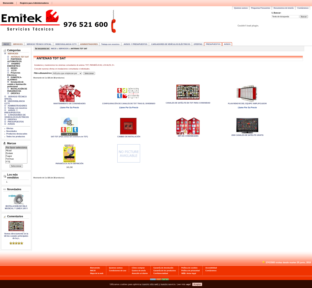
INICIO (6, 44)
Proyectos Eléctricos (13, 74)
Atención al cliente (140, 273)
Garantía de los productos (164, 271)
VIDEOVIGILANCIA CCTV (66, 44)
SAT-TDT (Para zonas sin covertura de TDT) (69, 137)
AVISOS (227, 44)
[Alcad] (16, 150)
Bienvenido (8, 3)
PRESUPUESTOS (213, 44)
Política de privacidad (190, 271)
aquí (188, 284)
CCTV (13, 70)
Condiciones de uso (117, 271)
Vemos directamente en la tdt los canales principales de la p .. (16, 236)
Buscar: (277, 13)
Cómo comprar (138, 268)
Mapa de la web (96, 273)
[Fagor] (16, 156)
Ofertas (9, 128)
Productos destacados (16, 134)
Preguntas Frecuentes (260, 8)
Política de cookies (189, 268)
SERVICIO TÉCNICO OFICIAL (39, 44)
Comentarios (15, 216)
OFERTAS (198, 44)
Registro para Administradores (34, 3)
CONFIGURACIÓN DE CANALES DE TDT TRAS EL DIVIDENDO (128, 103)
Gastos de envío (139, 271)
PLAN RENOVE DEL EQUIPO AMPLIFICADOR (247, 103)
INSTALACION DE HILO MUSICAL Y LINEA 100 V (16, 207)
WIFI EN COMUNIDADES (188, 136)
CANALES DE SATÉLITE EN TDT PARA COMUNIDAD (188, 103)
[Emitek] (16, 153)
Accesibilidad (211, 268)
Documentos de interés (284, 8)
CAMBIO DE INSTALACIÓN (128, 137)
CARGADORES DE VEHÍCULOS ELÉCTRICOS (170, 44)
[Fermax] (16, 159)
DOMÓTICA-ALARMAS (14, 78)
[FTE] (16, 162)
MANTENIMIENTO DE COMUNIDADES (69, 103)
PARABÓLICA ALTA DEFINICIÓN (69, 163)
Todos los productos (15, 136)
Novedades (11, 131)
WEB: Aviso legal (188, 273)
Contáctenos (302, 8)
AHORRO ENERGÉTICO (13, 65)
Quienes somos (241, 8)
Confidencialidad (160, 273)
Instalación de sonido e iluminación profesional (16, 84)
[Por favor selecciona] (16, 147)
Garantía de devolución (163, 268)
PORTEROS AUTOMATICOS (14, 60)
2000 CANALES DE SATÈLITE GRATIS (247, 135)
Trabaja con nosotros (110, 44)
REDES (14, 68)
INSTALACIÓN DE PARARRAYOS (17, 90)
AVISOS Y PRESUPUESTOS (135, 44)
